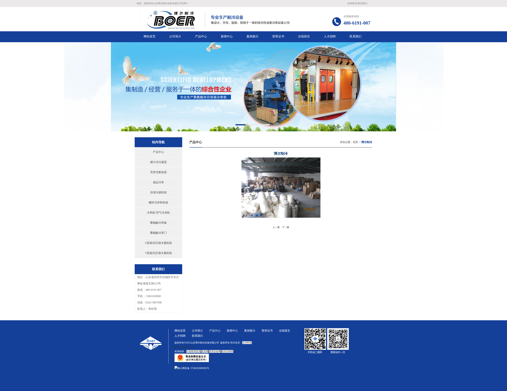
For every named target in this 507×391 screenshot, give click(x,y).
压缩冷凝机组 (158, 192)
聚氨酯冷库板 (158, 222)
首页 (355, 142)
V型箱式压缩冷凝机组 (158, 253)
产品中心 (158, 152)
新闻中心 (232, 330)
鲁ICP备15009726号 (184, 347)
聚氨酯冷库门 (158, 232)
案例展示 (249, 330)
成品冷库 (158, 182)
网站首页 (180, 330)
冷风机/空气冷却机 (158, 212)
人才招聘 (180, 335)
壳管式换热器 (158, 172)
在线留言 (352, 3)
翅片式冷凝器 (158, 162)
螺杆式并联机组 (158, 202)
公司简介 (197, 330)
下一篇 (285, 227)
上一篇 (276, 227)
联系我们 (362, 3)
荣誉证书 (267, 330)
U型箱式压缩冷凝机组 (158, 242)
